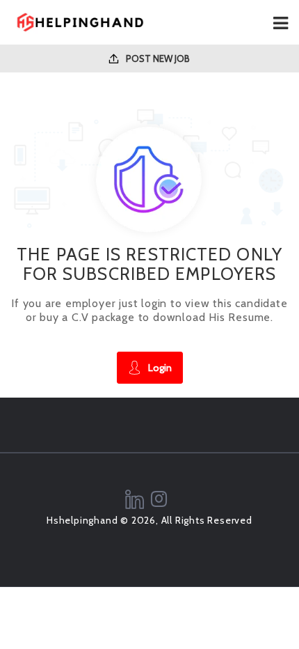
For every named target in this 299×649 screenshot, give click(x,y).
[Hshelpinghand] (80, 22)
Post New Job (157, 58)
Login (160, 367)
